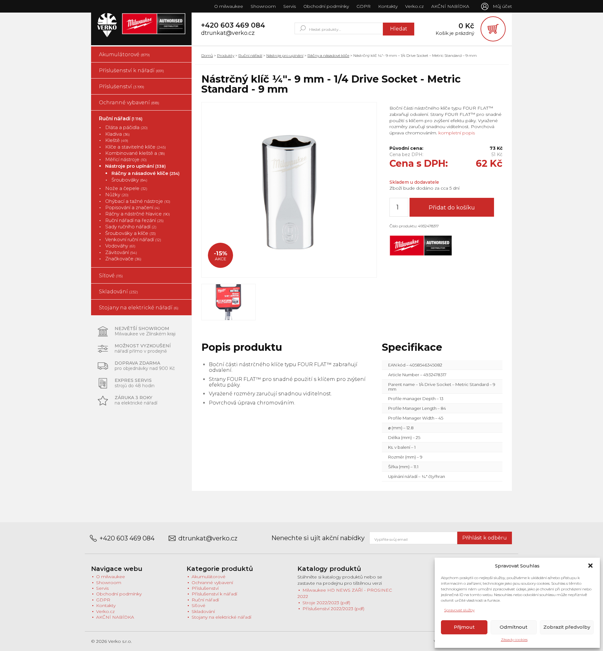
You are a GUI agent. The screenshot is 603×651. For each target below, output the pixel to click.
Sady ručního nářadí (130, 226)
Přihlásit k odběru (484, 538)
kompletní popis (456, 133)
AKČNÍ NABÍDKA (450, 6)
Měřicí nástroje (126, 159)
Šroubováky (129, 179)
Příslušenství (121, 87)
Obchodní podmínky (326, 6)
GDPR (363, 6)
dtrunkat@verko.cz (228, 33)
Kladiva (117, 134)
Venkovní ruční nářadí (133, 239)
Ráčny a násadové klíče (145, 173)
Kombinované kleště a (135, 153)
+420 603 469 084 (233, 25)
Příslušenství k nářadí (131, 70)
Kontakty (388, 6)
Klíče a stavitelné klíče (135, 146)
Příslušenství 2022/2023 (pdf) (333, 608)
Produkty (225, 55)
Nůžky (116, 194)
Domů (207, 55)
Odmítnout (513, 627)
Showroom (263, 6)
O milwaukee (228, 6)
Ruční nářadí (121, 119)
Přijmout (464, 627)
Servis (289, 6)
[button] (590, 565)
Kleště (116, 140)
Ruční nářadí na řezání (134, 220)
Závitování (121, 252)
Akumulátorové (124, 54)
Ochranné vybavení (129, 103)
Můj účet (502, 6)
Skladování (118, 292)
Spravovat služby (459, 610)
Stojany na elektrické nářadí (138, 308)
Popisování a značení (132, 207)
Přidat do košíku (452, 207)
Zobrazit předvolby (566, 627)
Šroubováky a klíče (130, 233)
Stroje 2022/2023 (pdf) (326, 602)
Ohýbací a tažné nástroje (137, 201)
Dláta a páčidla (126, 127)
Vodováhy (120, 245)
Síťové (111, 276)
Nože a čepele (126, 188)
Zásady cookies (514, 639)
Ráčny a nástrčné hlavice (137, 213)
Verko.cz (414, 6)
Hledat (398, 29)
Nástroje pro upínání (135, 166)
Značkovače (123, 258)
